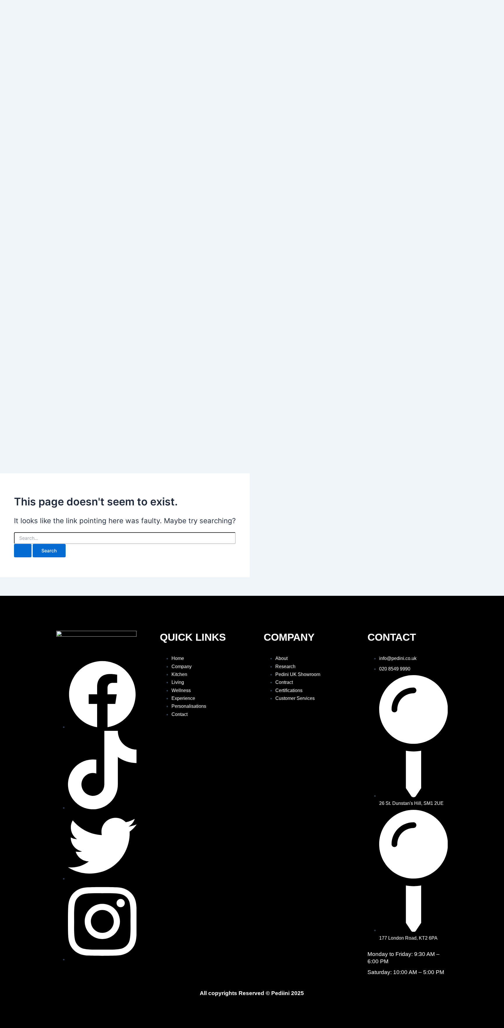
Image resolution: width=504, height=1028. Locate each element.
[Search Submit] (23, 550)
